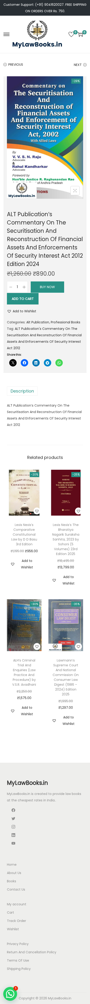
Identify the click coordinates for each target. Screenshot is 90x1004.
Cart (10, 912)
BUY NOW (47, 287)
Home (12, 864)
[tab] (45, 391)
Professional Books (65, 322)
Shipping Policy (19, 968)
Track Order (16, 920)
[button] (21, 311)
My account (16, 904)
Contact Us (16, 889)
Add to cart (23, 298)
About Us (14, 873)
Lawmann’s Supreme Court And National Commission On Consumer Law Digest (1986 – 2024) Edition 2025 (66, 677)
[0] (71, 34)
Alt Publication (37, 322)
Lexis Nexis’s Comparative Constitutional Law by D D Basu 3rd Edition (24, 534)
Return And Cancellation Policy (31, 952)
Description (22, 391)
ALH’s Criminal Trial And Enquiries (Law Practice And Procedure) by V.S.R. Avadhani (24, 672)
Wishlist (13, 929)
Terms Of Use (18, 960)
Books (11, 881)
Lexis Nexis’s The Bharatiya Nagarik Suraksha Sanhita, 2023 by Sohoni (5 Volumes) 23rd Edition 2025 (65, 539)
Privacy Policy (18, 944)
